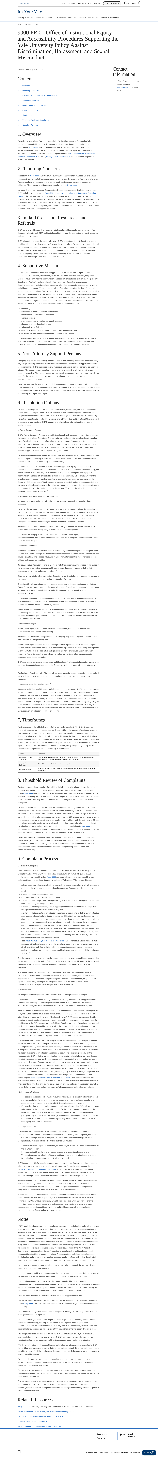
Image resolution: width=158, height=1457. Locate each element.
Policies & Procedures (110, 18)
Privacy (103, 1452)
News (63, 3)
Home (20, 24)
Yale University (23, 3)
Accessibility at (91, 1452)
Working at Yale (24, 18)
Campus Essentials (44, 18)
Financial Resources (87, 18)
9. (28, 125)
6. (28, 110)
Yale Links (101, 1438)
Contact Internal (130, 1435)
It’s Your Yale (30, 11)
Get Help (97, 3)
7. (25, 115)
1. (24, 86)
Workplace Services (65, 18)
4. (29, 100)
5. (32, 105)
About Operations (111, 3)
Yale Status (84, 3)
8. (33, 120)
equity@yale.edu (123, 87)
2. (28, 91)
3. (38, 96)
